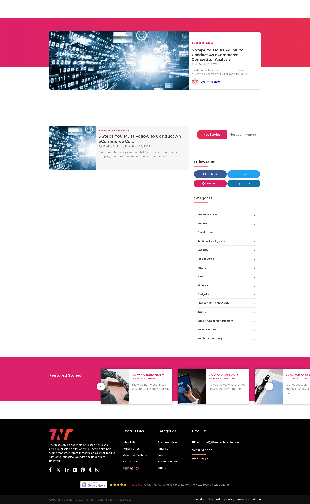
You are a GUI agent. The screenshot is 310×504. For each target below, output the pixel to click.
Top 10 (162, 467)
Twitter (245, 174)
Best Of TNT (131, 467)
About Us (129, 442)
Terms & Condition (249, 499)
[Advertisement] (155, 109)
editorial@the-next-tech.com (218, 442)
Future (162, 455)
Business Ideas (167, 442)
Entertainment (167, 461)
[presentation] (101, 387)
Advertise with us (135, 455)
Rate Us (136, 484)
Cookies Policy (203, 499)
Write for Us (131, 448)
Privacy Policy (225, 499)
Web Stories (200, 459)
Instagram (211, 183)
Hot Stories (211, 134)
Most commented (242, 134)
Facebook (210, 174)
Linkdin (245, 183)
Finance (163, 448)
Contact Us (130, 461)
